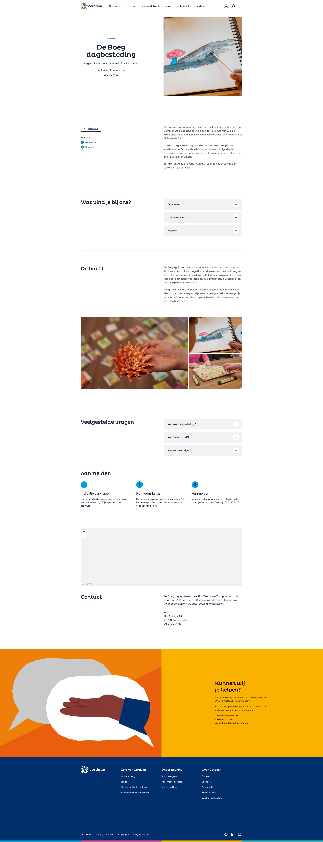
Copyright (123, 834)
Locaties (206, 782)
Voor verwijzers (169, 776)
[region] (161, 557)
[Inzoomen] (84, 531)
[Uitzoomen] (84, 535)
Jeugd (124, 782)
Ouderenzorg (128, 776)
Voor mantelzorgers (172, 782)
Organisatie (208, 787)
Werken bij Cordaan (212, 798)
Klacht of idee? (209, 792)
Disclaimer (86, 834)
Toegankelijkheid (141, 834)
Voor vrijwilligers (170, 787)
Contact (206, 776)
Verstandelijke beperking (134, 787)
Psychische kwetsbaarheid (135, 792)
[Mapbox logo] (87, 584)
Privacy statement (105, 834)
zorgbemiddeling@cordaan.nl (232, 723)
